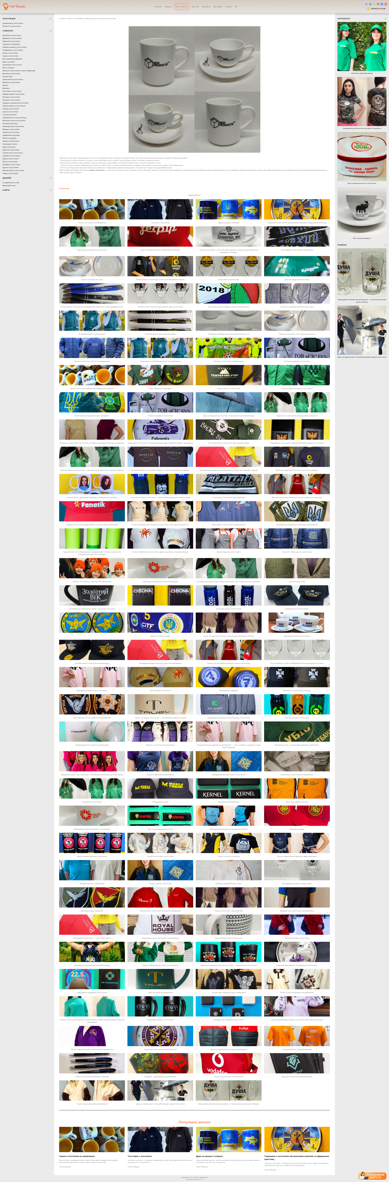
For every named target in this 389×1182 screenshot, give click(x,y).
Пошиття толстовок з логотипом (160, 856)
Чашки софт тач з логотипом (228, 388)
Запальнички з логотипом (13, 79)
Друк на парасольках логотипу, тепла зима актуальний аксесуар (228, 416)
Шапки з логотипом (10, 159)
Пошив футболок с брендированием (297, 1049)
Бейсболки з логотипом (12, 38)
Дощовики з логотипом (92, 802)
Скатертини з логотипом (13, 153)
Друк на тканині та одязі (160, 636)
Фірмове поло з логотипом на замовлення (297, 911)
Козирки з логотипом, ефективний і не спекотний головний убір (92, 525)
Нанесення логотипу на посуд (14, 118)
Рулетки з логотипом (11, 150)
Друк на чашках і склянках (228, 223)
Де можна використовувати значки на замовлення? (228, 307)
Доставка (218, 6)
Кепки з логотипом (10, 53)
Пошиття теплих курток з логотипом (297, 552)
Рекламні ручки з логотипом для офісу (160, 334)
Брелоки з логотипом (11, 82)
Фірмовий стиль (9, 185)
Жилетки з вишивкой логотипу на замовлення (228, 1049)
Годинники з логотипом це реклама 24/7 (160, 1049)
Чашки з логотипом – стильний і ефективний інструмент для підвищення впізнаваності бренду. (228, 251)
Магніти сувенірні (9, 138)
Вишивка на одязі (297, 829)
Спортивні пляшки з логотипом (228, 609)
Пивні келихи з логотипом (228, 280)
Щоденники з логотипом (13, 23)
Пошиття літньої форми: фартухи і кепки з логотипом (228, 663)
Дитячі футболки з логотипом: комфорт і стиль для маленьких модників (160, 470)
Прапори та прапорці (11, 44)
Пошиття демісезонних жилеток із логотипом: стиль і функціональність (160, 525)
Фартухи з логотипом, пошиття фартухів (19, 71)
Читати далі (64, 188)
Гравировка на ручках (11, 135)
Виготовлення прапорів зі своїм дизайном (92, 416)
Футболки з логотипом (12, 35)
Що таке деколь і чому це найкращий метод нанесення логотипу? (296, 663)
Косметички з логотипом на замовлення (297, 775)
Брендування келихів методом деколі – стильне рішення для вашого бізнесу (228, 1104)
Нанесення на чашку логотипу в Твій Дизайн (160, 582)
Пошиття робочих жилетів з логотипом (297, 388)
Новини (168, 6)
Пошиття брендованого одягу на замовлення (160, 965)
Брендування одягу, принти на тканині (92, 690)
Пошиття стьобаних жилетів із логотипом (297, 307)
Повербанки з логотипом (13, 50)
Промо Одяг (7, 76)
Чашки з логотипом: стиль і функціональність (297, 334)
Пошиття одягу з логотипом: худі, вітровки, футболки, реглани (229, 636)
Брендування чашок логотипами (297, 636)
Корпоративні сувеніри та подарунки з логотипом (297, 965)
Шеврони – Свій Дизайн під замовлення (160, 1077)
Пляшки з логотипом (11, 132)
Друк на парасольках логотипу (297, 280)
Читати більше (65, 1167)
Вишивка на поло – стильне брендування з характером (297, 745)
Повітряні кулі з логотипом (13, 126)
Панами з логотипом (11, 109)
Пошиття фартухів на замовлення (160, 775)
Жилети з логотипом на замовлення (160, 745)
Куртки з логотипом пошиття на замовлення (92, 361)
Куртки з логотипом (11, 167)
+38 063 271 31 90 (378, 9)
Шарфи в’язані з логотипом (13, 94)
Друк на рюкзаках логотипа (297, 802)
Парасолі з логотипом (11, 41)
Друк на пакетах (9, 147)
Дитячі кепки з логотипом (160, 690)
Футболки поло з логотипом (14, 120)
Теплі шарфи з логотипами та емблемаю (297, 250)
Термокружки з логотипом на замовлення (92, 745)
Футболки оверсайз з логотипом (229, 884)
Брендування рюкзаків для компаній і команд (92, 965)
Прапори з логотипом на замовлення (229, 361)
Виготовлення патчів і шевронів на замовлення (92, 718)
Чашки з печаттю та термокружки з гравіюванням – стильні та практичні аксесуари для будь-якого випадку (92, 553)
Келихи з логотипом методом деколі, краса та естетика (160, 307)
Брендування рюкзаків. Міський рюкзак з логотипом (229, 718)
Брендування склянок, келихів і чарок (297, 884)
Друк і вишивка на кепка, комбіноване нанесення (160, 250)
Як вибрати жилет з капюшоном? (92, 334)
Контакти (206, 6)
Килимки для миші (10, 123)
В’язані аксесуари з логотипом (297, 938)
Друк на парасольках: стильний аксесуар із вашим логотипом (160, 1104)
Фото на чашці (8, 68)
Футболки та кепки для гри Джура (297, 690)
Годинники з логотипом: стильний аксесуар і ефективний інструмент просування (160, 443)
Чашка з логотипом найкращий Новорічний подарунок (92, 388)
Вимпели (6, 88)
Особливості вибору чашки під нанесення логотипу (228, 334)
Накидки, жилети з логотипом (15, 47)
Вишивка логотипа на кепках (296, 609)
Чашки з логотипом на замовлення (92, 223)
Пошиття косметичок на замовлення (228, 1077)
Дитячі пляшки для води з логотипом (92, 856)
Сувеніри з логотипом (11, 156)
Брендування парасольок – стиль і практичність (92, 938)
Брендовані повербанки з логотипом (92, 992)
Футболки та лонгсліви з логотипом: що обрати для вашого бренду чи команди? (92, 443)
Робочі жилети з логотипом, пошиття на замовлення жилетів (160, 280)
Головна (158, 6)
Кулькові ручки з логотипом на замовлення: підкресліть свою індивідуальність (92, 307)
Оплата (228, 6)
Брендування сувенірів (229, 690)
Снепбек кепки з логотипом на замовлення (92, 663)
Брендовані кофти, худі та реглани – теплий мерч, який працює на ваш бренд (92, 775)
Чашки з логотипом (10, 56)
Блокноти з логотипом (12, 26)
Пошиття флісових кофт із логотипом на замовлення (92, 1049)
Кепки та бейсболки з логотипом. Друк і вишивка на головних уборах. (160, 552)
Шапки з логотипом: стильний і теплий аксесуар (92, 582)
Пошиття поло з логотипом (229, 856)
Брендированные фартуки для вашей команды (229, 829)
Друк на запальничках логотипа (160, 829)
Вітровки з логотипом (11, 73)
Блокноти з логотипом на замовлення (297, 1077)
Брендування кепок (160, 802)
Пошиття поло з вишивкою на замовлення (297, 992)
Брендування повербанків (228, 802)
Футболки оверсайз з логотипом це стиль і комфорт (297, 470)
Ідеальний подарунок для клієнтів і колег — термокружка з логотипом (228, 965)
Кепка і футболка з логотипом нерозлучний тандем (228, 443)
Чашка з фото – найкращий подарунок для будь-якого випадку (92, 497)
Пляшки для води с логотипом (297, 718)
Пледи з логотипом (10, 173)
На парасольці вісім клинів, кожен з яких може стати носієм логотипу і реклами (228, 582)
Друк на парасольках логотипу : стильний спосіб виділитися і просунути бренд (92, 470)
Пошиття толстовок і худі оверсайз (229, 911)
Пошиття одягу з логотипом (160, 884)
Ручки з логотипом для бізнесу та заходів (92, 1077)
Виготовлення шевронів (12, 59)
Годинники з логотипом (12, 65)
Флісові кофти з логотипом (13, 170)
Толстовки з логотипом (12, 91)
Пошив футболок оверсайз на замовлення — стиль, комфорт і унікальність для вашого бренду (228, 746)
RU (236, 6)
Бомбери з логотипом (11, 165)
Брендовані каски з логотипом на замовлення (160, 938)
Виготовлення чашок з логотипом (228, 938)
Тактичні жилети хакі (297, 582)
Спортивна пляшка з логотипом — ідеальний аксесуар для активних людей (160, 497)
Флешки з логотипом (11, 129)
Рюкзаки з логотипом (11, 97)
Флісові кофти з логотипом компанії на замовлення (160, 911)
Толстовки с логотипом (160, 223)
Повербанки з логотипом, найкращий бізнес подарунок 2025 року (297, 443)
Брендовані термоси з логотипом (160, 1020)
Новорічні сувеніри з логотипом (297, 361)
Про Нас (195, 6)
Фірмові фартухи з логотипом (229, 552)
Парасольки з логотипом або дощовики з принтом (296, 416)
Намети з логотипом (11, 141)
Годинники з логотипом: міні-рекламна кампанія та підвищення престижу (297, 223)
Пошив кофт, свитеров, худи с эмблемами (229, 992)
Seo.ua (200, 1179)
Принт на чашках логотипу (92, 280)
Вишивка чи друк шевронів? (92, 911)
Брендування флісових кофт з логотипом (228, 775)
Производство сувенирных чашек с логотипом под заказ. (92, 609)
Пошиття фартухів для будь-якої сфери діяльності (297, 856)
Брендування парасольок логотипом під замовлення (160, 663)
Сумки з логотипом (10, 112)
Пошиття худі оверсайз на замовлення (92, 1104)
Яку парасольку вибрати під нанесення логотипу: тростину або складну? (229, 470)
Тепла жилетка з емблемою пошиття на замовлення (160, 361)
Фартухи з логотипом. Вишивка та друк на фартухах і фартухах (297, 497)
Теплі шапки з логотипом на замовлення (229, 497)
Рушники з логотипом (11, 100)
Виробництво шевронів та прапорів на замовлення (296, 525)
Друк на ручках (9, 62)
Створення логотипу (11, 183)
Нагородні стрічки (10, 144)
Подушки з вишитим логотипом (15, 103)
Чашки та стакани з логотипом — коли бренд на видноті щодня (160, 718)
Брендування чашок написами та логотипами (92, 829)
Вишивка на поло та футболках (92, 884)
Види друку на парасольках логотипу (92, 250)
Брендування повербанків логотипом (229, 1020)
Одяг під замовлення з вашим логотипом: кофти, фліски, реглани (297, 1020)
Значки (5, 85)
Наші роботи (182, 6)
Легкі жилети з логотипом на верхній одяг (228, 525)
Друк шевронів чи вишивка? (160, 388)
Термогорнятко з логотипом (14, 106)
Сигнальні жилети (10, 115)
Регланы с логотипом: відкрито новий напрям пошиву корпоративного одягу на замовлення (92, 1021)
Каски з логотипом (10, 162)
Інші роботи (194, 195)
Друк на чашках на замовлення (160, 992)
